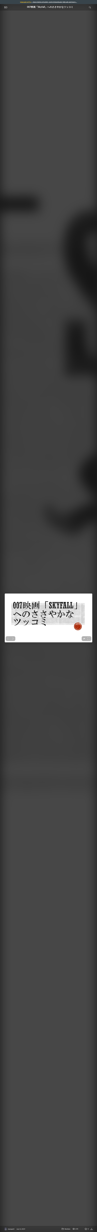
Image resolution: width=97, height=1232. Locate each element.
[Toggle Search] (90, 7)
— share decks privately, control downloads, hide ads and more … (48, 2)
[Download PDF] (91, 1229)
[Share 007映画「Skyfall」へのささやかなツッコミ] (81, 1229)
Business (67, 1229)
